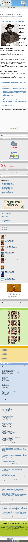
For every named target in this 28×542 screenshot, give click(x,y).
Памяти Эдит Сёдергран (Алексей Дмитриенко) (11, 471)
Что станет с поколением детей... (8, 370)
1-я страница (4, 349)
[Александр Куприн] (10, 45)
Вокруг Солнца (5, 377)
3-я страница (4, 351)
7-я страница (4, 357)
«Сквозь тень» (7, 265)
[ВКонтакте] (10, 541)
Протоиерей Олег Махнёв (7, 183)
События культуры (20, 21)
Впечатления (4, 430)
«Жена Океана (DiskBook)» (10, 279)
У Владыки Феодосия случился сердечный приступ (12, 469)
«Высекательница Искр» (9, 272)
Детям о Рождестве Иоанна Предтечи (9, 391)
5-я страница (4, 354)
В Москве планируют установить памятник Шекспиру (14, 101)
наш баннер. (23, 150)
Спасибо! (4, 407)
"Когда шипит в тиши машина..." (8, 395)
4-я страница (4, 353)
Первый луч (4, 384)
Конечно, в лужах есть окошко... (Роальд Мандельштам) (13, 489)
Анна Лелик (4, 221)
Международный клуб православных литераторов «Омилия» (14, 82)
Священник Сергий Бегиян (7, 193)
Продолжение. (5, 427)
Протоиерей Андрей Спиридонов (8, 189)
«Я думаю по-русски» (9, 241)
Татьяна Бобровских (6, 219)
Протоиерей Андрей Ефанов (7, 187)
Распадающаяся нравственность (8, 461)
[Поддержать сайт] (14, 129)
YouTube (5, 229)
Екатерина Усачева (5, 217)
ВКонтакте (6, 227)
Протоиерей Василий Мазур (7, 192)
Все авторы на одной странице (8, 359)
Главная (2, 10)
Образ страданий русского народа (8, 475)
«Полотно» (7, 235)
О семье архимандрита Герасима (8, 432)
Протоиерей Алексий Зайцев (7, 188)
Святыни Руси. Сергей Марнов (8, 505)
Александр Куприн (10, 21)
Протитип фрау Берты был (7, 423)
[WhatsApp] (18, 541)
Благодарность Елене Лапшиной (8, 411)
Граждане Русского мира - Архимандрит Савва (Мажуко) (13, 507)
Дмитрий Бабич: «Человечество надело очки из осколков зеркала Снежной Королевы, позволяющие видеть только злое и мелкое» (14, 449)
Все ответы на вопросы (6, 178)
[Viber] (16, 541)
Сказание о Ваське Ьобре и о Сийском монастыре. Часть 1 (13, 365)
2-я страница (4, 350)
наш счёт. (14, 149)
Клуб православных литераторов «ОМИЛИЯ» (15, 526)
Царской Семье (5, 379)
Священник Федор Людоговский (8, 184)
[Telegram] (14, 541)
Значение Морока (5, 418)
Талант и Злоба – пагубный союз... (8, 493)
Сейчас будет (4, 425)
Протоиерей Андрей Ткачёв (7, 191)
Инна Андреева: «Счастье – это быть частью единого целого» (14, 454)
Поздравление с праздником (7, 439)
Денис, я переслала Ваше (7, 409)
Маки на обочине (5, 470)
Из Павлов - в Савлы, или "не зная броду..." (10, 372)
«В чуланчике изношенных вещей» (11, 259)
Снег (3, 398)
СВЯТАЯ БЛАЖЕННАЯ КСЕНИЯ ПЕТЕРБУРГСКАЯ (11, 437)
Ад (2, 388)
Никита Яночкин (5, 216)
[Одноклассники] (12, 541)
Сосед (3, 386)
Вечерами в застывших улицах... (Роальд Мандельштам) (13, 490)
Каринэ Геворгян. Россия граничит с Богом (10, 509)
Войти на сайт (14, 172)
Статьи (6, 10)
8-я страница (4, 358)
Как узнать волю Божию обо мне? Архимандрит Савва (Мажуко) (14, 508)
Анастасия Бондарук (6, 220)
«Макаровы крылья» (9, 253)
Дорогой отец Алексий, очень (7, 416)
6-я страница (4, 355)
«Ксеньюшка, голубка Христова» (11, 247)
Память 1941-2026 (5, 393)
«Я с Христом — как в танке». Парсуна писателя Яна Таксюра (14, 512)
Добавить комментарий (7, 105)
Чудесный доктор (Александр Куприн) (11, 99)
